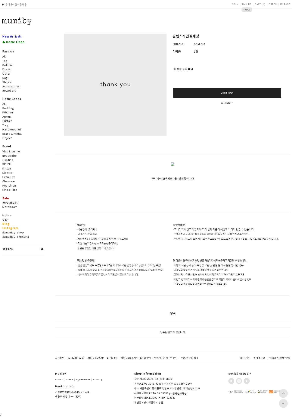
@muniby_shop (13, 232)
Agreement (84, 379)
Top (4, 61)
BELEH (6, 164)
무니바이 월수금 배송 (16, 4)
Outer (6, 73)
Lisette (7, 173)
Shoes (6, 82)
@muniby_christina (15, 237)
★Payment (9, 202)
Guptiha (7, 160)
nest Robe (9, 155)
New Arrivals (12, 36)
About (60, 379)
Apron (6, 116)
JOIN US (246, 4)
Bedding (8, 108)
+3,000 (247, 10)
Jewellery (9, 90)
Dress (6, 69)
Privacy (98, 379)
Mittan (6, 168)
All (4, 56)
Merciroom (10, 207)
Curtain (7, 121)
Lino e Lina (9, 190)
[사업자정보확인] (178, 393)
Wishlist (227, 103)
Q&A (5, 219)
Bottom (7, 65)
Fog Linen (9, 185)
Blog (6, 224)
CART (260, 4)
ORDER (273, 4)
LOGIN (234, 4)
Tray (5, 125)
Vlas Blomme (11, 151)
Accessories (11, 86)
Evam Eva (8, 177)
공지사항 (244, 357)
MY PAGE (285, 4)
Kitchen (7, 112)
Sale (5, 198)
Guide (70, 379)
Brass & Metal (12, 134)
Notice (7, 215)
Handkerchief (11, 129)
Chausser (8, 181)
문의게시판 (259, 357)
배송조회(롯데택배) (279, 357)
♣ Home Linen (13, 42)
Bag (5, 78)
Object (7, 138)
